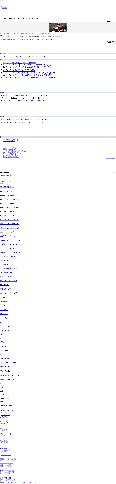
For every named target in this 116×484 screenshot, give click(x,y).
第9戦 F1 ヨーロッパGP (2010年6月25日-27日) (7, 467)
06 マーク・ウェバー (7, 211)
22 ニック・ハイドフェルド (9, 277)
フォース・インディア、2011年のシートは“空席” (19, 71)
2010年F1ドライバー (7, 187)
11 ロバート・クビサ (7, 232)
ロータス (3, 334)
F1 (1, 354)
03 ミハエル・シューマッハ (9, 199)
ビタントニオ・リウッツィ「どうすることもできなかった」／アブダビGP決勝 (29, 72)
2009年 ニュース (4, 9)
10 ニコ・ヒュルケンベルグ (9, 228)
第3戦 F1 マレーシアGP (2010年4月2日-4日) (7, 460)
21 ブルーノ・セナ (6, 272)
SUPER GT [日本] (6, 405)
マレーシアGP (40, 56)
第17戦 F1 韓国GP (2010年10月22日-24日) (6, 477)
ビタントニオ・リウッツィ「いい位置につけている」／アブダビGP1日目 (27, 74)
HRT (1, 338)
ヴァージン (4, 346)
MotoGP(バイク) (5, 366)
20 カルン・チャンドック (8, 268)
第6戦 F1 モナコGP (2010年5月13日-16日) (6, 464)
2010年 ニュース (4, 7)
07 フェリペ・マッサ (7, 216)
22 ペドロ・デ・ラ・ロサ (8, 281)
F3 (1, 383)
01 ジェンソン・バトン (8, 191)
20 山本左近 (4, 264)
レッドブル (4, 310)
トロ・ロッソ (4, 330)
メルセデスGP (5, 306)
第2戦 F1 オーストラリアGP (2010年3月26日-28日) (8, 459)
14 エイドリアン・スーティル (10, 240)
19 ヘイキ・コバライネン (8, 260)
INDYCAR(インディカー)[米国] (10, 375)
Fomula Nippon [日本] (7, 379)
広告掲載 (23, 482)
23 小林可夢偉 (4, 285)
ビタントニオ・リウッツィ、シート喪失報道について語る (22, 68)
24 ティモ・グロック (7, 289)
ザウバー (3, 342)
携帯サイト (4, 14)
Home (3, 6)
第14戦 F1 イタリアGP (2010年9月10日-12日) (7, 473)
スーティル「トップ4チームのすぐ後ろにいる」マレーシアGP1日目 (25, 95)
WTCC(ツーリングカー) (8, 362)
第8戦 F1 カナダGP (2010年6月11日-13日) (6, 466)
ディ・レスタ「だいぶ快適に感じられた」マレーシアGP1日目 (23, 100)
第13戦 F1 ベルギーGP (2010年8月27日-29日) (7, 472)
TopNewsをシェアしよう (4, 183)
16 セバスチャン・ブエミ (8, 248)
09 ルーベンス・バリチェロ (9, 224)
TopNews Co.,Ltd (9, 482)
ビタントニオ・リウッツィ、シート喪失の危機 (18, 69)
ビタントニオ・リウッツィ (10, 56)
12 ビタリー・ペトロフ (8, 236)
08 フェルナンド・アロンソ (9, 220)
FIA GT (2, 401)
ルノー (2, 322)
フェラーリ (4, 314)
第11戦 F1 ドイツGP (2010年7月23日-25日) (7, 470)
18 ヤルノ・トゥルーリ (8, 256)
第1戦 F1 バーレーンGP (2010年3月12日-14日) (7, 458)
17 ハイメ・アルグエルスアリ (10, 252)
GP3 (1, 391)
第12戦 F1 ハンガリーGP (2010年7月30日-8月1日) (8, 471)
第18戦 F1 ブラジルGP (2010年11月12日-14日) (7, 479)
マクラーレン (4, 301)
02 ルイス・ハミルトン (8, 195)
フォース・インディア (27, 56)
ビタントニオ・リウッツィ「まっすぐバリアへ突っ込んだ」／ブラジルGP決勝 (29, 77)
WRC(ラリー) (4, 358)
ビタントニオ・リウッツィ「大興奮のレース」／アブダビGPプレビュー (27, 75)
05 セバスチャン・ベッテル (9, 207)
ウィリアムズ (4, 318)
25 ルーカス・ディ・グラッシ (10, 293)
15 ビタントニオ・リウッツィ (10, 244)
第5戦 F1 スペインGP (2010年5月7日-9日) (6, 463)
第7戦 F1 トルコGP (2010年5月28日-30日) (6, 465)
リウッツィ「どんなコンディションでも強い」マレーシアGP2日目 (25, 64)
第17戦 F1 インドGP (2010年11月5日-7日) (6, 478)
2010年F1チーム (5, 297)
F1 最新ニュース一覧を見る (110, 158)
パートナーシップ (37, 482)
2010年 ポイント (4, 8)
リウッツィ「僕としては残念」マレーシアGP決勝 (19, 63)
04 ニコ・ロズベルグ (7, 203)
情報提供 (29, 482)
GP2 (1, 387)
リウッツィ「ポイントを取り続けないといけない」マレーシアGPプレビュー (28, 66)
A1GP (2, 394)
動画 (3, 13)
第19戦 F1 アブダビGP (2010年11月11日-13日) (7, 480)
